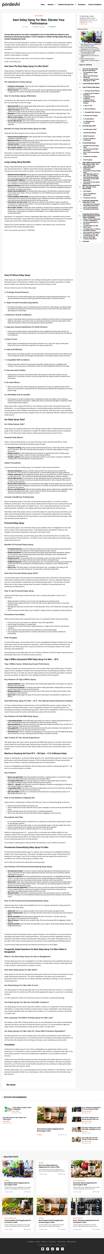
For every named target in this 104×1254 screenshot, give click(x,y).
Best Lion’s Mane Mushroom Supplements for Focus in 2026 (90, 48)
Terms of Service (61, 1241)
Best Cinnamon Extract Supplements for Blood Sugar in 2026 (90, 60)
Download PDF (52, 26)
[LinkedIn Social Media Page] (62, 1249)
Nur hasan (25, 26)
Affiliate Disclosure (71, 1241)
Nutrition (39, 1134)
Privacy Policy (52, 1241)
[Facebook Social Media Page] (42, 1249)
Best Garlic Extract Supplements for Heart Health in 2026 (90, 51)
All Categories (31, 1241)
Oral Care (84, 1131)
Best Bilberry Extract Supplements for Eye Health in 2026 (91, 45)
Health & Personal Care (79, 1180)
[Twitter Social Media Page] (47, 1249)
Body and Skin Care (86, 1111)
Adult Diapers (39, 15)
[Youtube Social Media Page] (52, 1249)
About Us (38, 1241)
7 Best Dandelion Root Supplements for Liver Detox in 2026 (90, 55)
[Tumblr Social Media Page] (57, 1249)
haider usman (9, 1191)
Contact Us (44, 1241)
